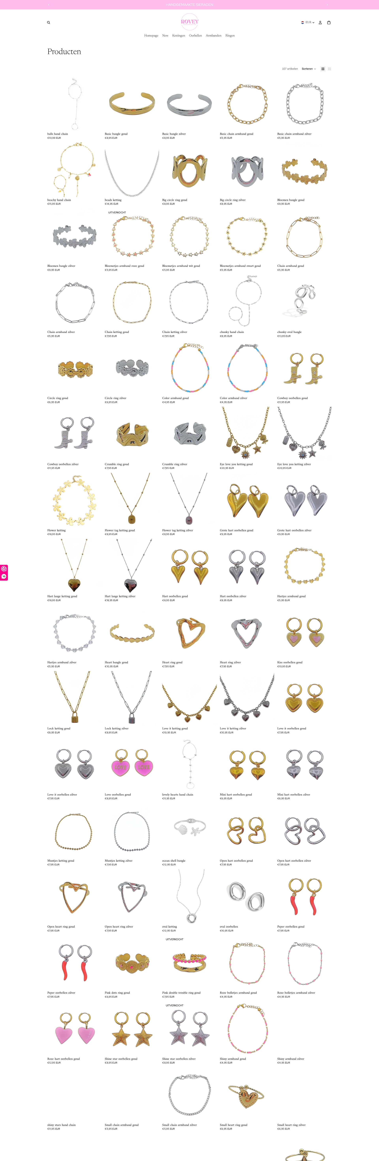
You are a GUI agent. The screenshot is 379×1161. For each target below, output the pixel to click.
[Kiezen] (95, 124)
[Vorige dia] (48, 4)
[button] (309, 69)
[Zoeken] (48, 22)
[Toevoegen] (153, 124)
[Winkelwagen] (329, 22)
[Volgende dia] (327, 4)
